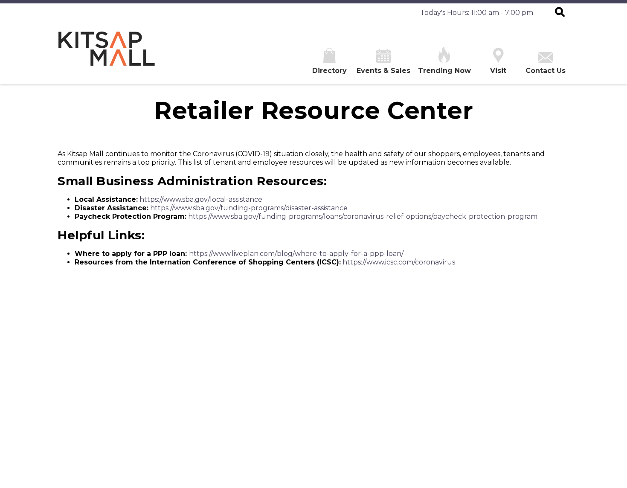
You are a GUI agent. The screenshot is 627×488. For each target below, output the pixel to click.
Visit (498, 71)
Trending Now (444, 71)
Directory (329, 71)
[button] (559, 13)
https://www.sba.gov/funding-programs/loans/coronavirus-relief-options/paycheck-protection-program (362, 216)
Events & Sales (383, 71)
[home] (107, 53)
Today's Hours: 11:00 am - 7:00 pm (476, 13)
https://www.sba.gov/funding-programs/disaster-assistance (249, 208)
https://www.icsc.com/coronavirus (399, 262)
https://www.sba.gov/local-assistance (200, 199)
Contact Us (545, 71)
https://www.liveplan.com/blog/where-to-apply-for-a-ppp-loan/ (296, 254)
